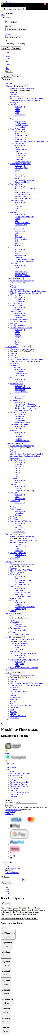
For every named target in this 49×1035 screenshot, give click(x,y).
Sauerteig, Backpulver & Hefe (25, 192)
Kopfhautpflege (20, 609)
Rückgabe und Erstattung (19, 786)
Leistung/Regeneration (18, 716)
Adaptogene (14, 493)
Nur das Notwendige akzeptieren (12, 918)
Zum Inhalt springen (8, 2)
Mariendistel (19, 513)
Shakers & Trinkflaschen (19, 643)
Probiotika (18, 525)
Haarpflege (14, 601)
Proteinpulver (15, 400)
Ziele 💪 (8, 673)
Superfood (14, 478)
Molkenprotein (15, 295)
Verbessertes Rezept (17, 96)
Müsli (17, 113)
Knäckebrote (19, 245)
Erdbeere (18, 340)
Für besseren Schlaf (17, 531)
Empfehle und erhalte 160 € (20, 774)
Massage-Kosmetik (17, 572)
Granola (17, 111)
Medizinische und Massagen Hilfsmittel (24, 668)
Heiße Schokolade (21, 272)
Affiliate (13, 780)
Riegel (17, 147)
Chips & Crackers (21, 149)
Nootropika (14, 507)
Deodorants (19, 590)
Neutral (17, 332)
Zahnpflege (14, 611)
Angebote (9, 83)
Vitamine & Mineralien (18, 460)
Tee (16, 270)
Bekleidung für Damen (18, 542)
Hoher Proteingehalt (26, 100)
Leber (12, 710)
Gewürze (18, 178)
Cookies (18, 151)
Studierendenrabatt (16, 776)
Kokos (17, 344)
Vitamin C (18, 470)
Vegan (32, 98)
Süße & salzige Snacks (18, 143)
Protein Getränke (21, 274)
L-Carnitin (18, 437)
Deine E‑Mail (10, 802)
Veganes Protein (16, 305)
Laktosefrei (14, 100)
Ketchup (18, 251)
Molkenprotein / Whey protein (25, 404)
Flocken (17, 109)
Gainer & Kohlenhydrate (19, 424)
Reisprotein (19, 309)
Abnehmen (14, 699)
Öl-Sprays (18, 206)
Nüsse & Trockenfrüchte (19, 129)
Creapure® (19, 382)
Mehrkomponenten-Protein (19, 319)
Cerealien (13, 105)
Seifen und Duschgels (22, 592)
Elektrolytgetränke (21, 373)
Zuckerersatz (19, 174)
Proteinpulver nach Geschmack (21, 328)
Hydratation (14, 718)
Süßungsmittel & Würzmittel (20, 164)
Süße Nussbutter (20, 127)
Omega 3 (18, 505)
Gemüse (18, 227)
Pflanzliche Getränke (22, 276)
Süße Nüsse (19, 158)
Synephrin (18, 439)
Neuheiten (13, 94)
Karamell (18, 336)
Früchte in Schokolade (23, 162)
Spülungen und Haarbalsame (25, 607)
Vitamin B (18, 468)
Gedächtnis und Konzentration (21, 706)
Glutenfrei (39, 98)
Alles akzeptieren (31, 918)
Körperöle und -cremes (23, 596)
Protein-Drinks (20, 371)
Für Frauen (14, 517)
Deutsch (9, 71)
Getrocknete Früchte (22, 135)
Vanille (17, 334)
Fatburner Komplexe (22, 441)
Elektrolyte (14, 365)
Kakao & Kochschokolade (24, 198)
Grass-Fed (26, 98)
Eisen (17, 476)
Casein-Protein (15, 311)
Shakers (17, 647)
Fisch (16, 221)
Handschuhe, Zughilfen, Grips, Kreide (24, 660)
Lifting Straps (19, 664)
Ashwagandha (20, 499)
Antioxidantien (15, 509)
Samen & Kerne (20, 137)
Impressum (9, 866)
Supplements (10, 443)
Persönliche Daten (12, 873)
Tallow (29, 570)
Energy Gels (19, 428)
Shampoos (18, 605)
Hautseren (18, 578)
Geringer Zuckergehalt (33, 293)
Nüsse (17, 133)
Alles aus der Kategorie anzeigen (22, 88)
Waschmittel (14, 622)
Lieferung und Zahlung (18, 784)
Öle (16, 204)
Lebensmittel (10, 86)
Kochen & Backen (16, 184)
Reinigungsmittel (16, 628)
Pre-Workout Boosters (23, 388)
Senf (16, 253)
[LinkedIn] (11, 859)
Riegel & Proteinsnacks (18, 412)
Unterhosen (19, 551)
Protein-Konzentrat (21, 299)
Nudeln (17, 233)
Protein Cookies (20, 420)
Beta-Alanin (19, 398)
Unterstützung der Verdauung (20, 521)
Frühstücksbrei (20, 115)
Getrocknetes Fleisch (22, 422)
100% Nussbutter (21, 123)
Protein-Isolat (19, 301)
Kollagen (13, 324)
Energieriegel (19, 418)
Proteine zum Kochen (22, 194)
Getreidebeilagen (21, 239)
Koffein (17, 435)
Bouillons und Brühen (23, 182)
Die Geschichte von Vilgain (20, 792)
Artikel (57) (9, 769)
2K (13, 856)
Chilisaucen (19, 257)
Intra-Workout (20, 390)
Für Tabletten (19, 658)
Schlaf (12, 703)
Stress (12, 693)
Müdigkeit (13, 712)
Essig (16, 210)
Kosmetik (9, 562)
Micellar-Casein (20, 315)
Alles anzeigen (20, 107)
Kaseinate (18, 317)
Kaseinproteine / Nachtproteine (26, 408)
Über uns (13, 790)
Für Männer (14, 519)
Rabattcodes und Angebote (19, 782)
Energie (13, 714)
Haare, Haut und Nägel (18, 691)
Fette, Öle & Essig (16, 200)
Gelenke (13, 484)
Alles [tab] (7, 887)
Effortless (34, 540)
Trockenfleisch (20, 155)
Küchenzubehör (16, 651)
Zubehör (8, 637)
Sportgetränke (15, 367)
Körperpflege (15, 586)
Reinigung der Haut (22, 584)
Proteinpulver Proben (17, 326)
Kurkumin (18, 515)
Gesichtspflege (15, 574)
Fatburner (13, 430)
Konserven (14, 213)
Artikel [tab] (7, 891)
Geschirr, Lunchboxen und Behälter (23, 653)
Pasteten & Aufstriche (22, 223)
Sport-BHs (18, 545)
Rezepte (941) (10, 767)
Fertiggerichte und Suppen (24, 217)
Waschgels (18, 624)
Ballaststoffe (19, 527)
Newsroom (14, 796)
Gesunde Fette (15, 501)
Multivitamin (19, 466)
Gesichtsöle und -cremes (23, 580)
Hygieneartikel (15, 598)
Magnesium (19, 464)
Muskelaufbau (15, 697)
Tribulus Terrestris (21, 392)
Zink (16, 474)
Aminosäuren (15, 394)
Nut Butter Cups (20, 153)
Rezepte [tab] (8, 893)
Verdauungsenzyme (22, 529)
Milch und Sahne (21, 196)
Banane (17, 342)
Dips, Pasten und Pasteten (24, 261)
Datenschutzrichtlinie (13, 810)
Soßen (12, 247)
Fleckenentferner (21, 626)
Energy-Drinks (20, 375)
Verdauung (14, 701)
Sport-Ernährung (11, 347)
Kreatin (12, 377)
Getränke (13, 263)
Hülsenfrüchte (20, 237)
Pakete (7, 720)
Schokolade (19, 160)
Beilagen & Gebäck (17, 229)
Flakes (17, 117)
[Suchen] (3, 16)
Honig (17, 172)
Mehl (16, 190)
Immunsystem (15, 689)
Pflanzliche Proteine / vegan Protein (27, 406)
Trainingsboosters (16, 384)
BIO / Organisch (16, 98)
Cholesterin (14, 708)
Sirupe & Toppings (21, 168)
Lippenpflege (19, 582)
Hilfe (12, 771)
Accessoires (14, 559)
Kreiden (17, 666)
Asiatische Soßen (21, 255)
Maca (17, 497)
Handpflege (19, 594)
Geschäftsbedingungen (13, 868)
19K (14, 854)
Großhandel (14, 788)
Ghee (16, 208)
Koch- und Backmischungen (25, 188)
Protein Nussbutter (21, 125)
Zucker (17, 170)
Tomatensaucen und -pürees (25, 259)
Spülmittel (13, 632)
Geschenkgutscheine (18, 778)
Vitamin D (18, 472)
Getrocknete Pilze (21, 139)
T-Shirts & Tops (20, 547)
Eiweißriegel (19, 416)
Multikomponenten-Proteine (25, 410)
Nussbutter (14, 119)
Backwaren (19, 243)
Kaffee (17, 268)
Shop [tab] (7, 889)
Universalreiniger (21, 630)
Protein (8, 278)
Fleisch (17, 219)
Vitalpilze (18, 482)
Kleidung (9, 534)
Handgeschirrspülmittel (23, 634)
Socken (17, 549)
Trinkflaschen (19, 649)
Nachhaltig (26, 540)
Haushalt (8, 614)
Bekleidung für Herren (18, 553)
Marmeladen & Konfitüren (24, 180)
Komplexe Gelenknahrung (24, 491)
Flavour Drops (20, 176)
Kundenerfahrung (16, 794)
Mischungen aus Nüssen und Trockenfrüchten (31, 141)
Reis (16, 235)
